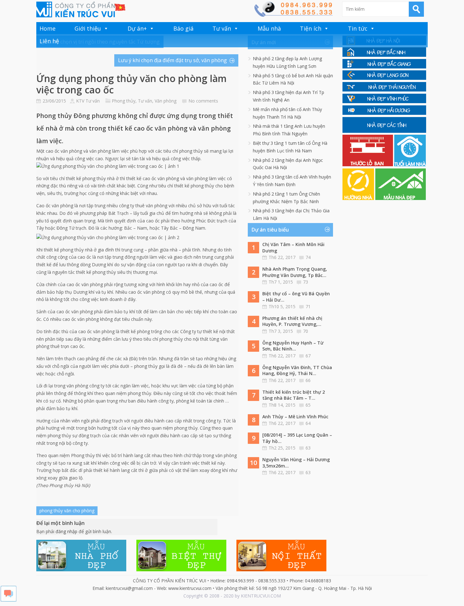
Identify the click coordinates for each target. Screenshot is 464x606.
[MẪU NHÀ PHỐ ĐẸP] (81, 570)
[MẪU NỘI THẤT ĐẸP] (281, 570)
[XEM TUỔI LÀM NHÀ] (410, 165)
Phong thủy (123, 101)
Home (47, 28)
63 (308, 448)
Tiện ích (310, 28)
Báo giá (183, 28)
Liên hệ (49, 41)
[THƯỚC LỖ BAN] (368, 165)
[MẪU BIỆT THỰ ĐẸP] (181, 570)
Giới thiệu (87, 28)
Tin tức (357, 28)
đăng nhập (66, 531)
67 (308, 356)
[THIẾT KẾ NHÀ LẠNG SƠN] (384, 78)
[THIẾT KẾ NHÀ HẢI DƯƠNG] (384, 113)
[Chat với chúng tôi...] (8, 600)
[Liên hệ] (293, 15)
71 (308, 306)
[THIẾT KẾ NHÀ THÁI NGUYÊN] (384, 90)
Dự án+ (137, 28)
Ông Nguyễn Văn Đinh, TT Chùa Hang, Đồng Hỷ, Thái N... (297, 370)
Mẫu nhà (269, 28)
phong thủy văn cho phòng (66, 511)
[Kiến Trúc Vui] (80, 9)
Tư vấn (221, 28)
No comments (203, 101)
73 (305, 282)
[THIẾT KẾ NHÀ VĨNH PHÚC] (384, 101)
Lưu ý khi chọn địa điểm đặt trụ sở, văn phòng (172, 60)
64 (308, 423)
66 (308, 380)
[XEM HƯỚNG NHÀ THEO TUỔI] (358, 198)
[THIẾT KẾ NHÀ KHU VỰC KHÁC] (384, 131)
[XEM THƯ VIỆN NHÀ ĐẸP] (400, 198)
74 (308, 257)
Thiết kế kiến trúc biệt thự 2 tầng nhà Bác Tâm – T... (293, 395)
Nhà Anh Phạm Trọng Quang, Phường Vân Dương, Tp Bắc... (294, 272)
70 (305, 331)
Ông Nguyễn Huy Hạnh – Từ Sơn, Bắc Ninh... (293, 346)
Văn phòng (165, 101)
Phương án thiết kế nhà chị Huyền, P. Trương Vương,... (292, 321)
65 (308, 405)
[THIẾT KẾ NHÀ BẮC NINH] (384, 55)
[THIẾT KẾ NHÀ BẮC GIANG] (384, 67)
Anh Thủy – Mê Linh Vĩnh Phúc (295, 417)
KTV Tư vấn (88, 101)
